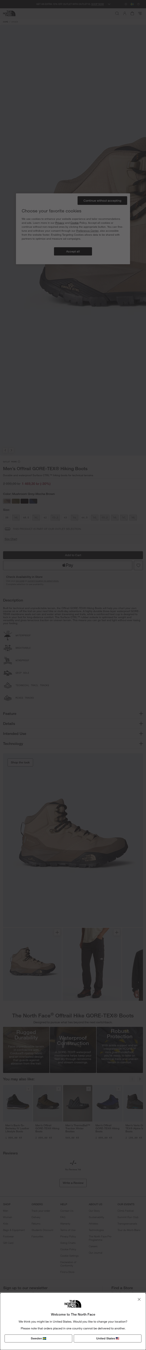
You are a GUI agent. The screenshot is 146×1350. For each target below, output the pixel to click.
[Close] (139, 1299)
